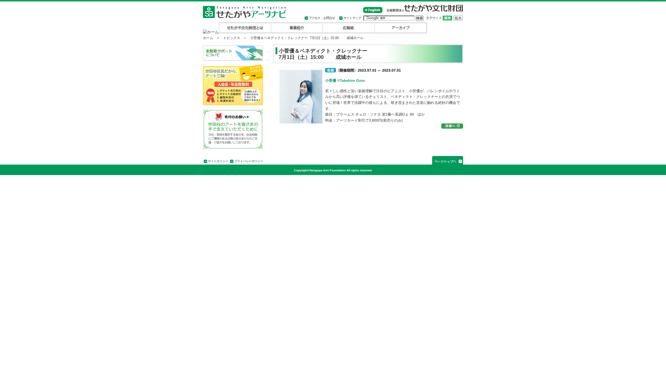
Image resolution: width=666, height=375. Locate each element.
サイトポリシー (218, 161)
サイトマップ (352, 18)
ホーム (208, 38)
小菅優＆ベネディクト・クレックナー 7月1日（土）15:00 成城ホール (321, 54)
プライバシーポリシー (248, 161)
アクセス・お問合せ (322, 18)
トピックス (231, 38)
